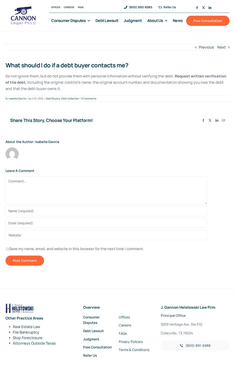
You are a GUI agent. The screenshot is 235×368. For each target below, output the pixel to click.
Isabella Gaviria (17, 98)
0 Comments (89, 98)
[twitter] (203, 7)
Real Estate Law (26, 326)
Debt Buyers (53, 98)
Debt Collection (70, 98)
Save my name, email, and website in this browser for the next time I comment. (76, 248)
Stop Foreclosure (28, 337)
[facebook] (197, 7)
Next (221, 47)
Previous (206, 47)
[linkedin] (210, 7)
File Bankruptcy (26, 332)
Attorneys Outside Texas (34, 343)
